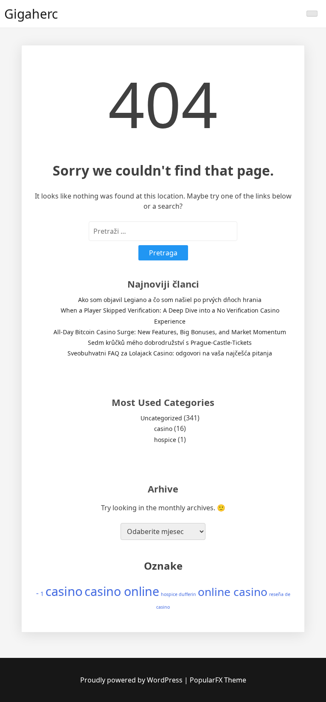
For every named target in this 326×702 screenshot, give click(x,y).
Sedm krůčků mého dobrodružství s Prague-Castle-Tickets (170, 342)
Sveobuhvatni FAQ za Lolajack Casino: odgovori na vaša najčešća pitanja (169, 353)
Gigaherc (31, 13)
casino (163, 429)
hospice (165, 440)
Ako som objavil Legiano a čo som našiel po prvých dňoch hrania (169, 300)
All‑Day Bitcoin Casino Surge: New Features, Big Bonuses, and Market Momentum (169, 332)
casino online (121, 591)
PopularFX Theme (218, 680)
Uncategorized (161, 418)
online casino (232, 591)
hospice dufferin (178, 594)
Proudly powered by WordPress (132, 680)
